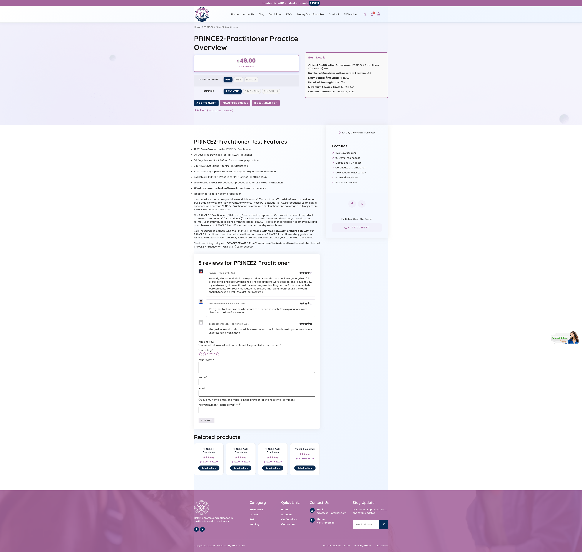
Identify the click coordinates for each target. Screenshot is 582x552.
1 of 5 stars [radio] (200, 354)
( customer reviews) (220, 110)
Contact (334, 14)
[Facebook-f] (196, 529)
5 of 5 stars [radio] (217, 354)
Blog (261, 14)
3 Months (232, 91)
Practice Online (235, 103)
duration (209, 91)
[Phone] (312, 520)
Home (235, 14)
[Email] (312, 510)
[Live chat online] (565, 337)
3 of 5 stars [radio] (209, 354)
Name (203, 377)
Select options (209, 468)
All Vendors (351, 14)
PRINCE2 (208, 27)
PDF (228, 79)
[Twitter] (202, 529)
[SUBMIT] (383, 524)
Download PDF (265, 103)
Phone (320, 519)
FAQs (289, 14)
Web (238, 79)
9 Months (271, 91)
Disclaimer (275, 14)
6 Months (252, 91)
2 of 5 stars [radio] (204, 354)
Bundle (251, 79)
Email (203, 388)
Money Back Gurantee (310, 14)
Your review (206, 360)
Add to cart (206, 103)
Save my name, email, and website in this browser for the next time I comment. (248, 400)
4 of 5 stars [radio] (213, 354)
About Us (248, 14)
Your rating (206, 350)
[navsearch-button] (365, 14)
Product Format (208, 79)
